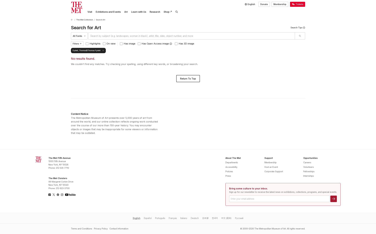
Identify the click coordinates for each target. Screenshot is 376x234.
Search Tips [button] (296, 27)
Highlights (95, 43)
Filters (76, 43)
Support (268, 158)
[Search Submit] (300, 35)
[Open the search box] (177, 12)
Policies (229, 171)
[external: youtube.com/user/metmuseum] (70, 195)
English (136, 218)
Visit (89, 11)
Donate (264, 4)
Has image (129, 43)
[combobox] (191, 35)
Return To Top (188, 78)
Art (126, 11)
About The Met (233, 158)
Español (148, 218)
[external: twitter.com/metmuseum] (54, 195)
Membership (279, 4)
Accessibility (231, 167)
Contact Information (118, 228)
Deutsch (195, 218)
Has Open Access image (155, 43)
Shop (166, 11)
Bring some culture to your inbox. (248, 188)
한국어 (215, 218)
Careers (307, 162)
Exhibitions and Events (108, 11)
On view (111, 43)
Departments (231, 162)
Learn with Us (138, 11)
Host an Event (271, 167)
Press (228, 176)
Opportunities (310, 158)
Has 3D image (186, 43)
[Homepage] (76, 7)
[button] (170, 43)
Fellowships (309, 171)
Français (173, 218)
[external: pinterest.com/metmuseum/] (58, 195)
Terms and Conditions (81, 228)
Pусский (239, 218)
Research (155, 11)
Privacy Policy (101, 228)
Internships (308, 176)
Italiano (183, 218)
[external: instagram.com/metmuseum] (62, 195)
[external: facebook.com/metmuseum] (49, 195)
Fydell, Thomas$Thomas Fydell (86, 50)
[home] (72, 19)
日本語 (205, 218)
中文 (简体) (226, 218)
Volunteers (308, 167)
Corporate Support (273, 171)
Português (160, 218)
